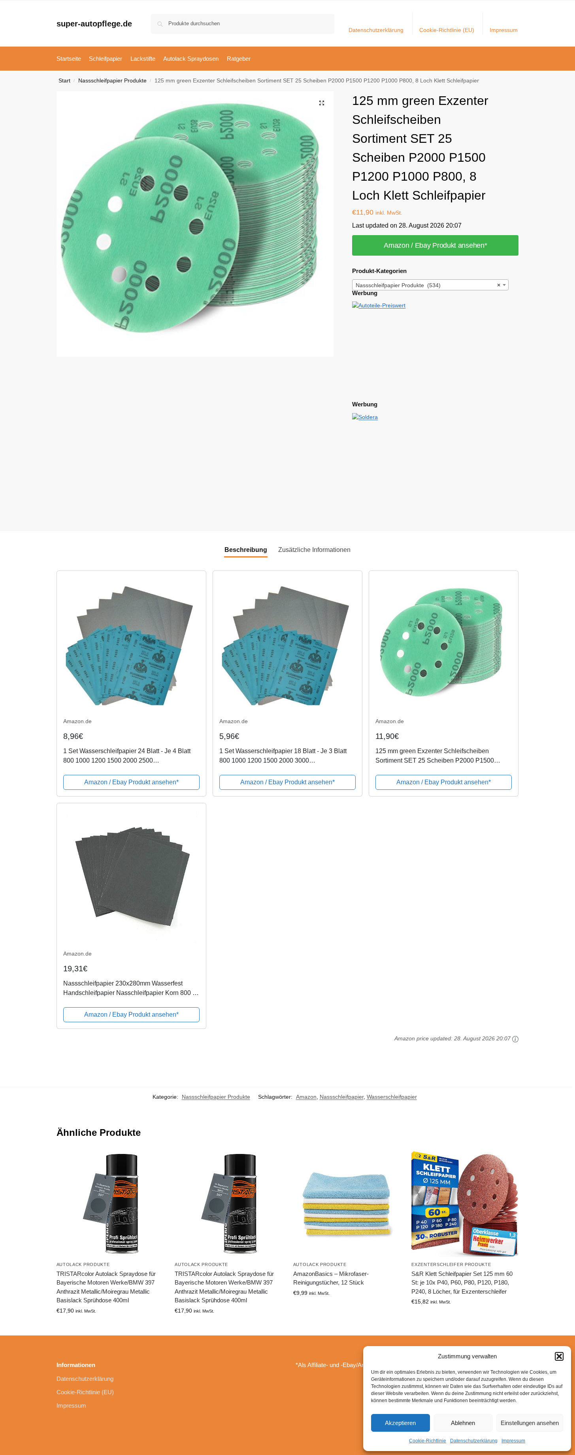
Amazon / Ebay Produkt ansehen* (435, 245)
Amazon (306, 1097)
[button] (559, 1356)
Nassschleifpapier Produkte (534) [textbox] (428, 285)
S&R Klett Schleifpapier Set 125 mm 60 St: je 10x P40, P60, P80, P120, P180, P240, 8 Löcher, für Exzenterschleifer (462, 1282)
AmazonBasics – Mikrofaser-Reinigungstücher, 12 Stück (331, 1278)
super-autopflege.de (94, 23)
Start (64, 81)
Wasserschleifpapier (392, 1097)
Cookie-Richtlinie (427, 1441)
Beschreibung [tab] (245, 549)
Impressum (513, 1441)
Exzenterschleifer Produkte (451, 1264)
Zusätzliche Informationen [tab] (314, 549)
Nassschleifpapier (342, 1097)
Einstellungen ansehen (530, 1422)
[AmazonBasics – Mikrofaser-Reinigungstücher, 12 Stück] (346, 1204)
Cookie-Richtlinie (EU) (446, 30)
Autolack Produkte (83, 1264)
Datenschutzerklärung (474, 1441)
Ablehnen (463, 1422)
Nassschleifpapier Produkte (112, 81)
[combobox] (430, 284)
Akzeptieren (400, 1422)
